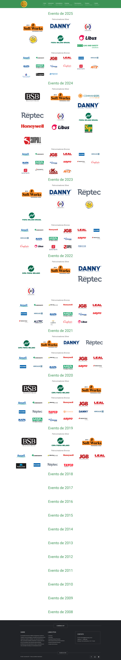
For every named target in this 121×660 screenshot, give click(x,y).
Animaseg (50, 637)
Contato (96, 4)
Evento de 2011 (60, 570)
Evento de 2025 (60, 13)
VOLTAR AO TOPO (62, 652)
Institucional (50, 4)
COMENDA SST (60, 625)
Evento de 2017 (60, 488)
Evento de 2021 (60, 331)
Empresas (68, 4)
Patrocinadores (78, 4)
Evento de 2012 (60, 557)
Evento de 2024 (60, 83)
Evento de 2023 (60, 179)
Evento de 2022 (60, 256)
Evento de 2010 (60, 584)
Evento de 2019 (60, 428)
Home (44, 4)
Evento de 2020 (60, 375)
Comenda (50, 635)
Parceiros (88, 4)
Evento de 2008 (60, 612)
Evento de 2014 (60, 529)
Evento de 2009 (60, 598)
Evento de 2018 (60, 474)
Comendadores (59, 4)
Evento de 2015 (60, 515)
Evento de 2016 (60, 501)
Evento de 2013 (60, 543)
